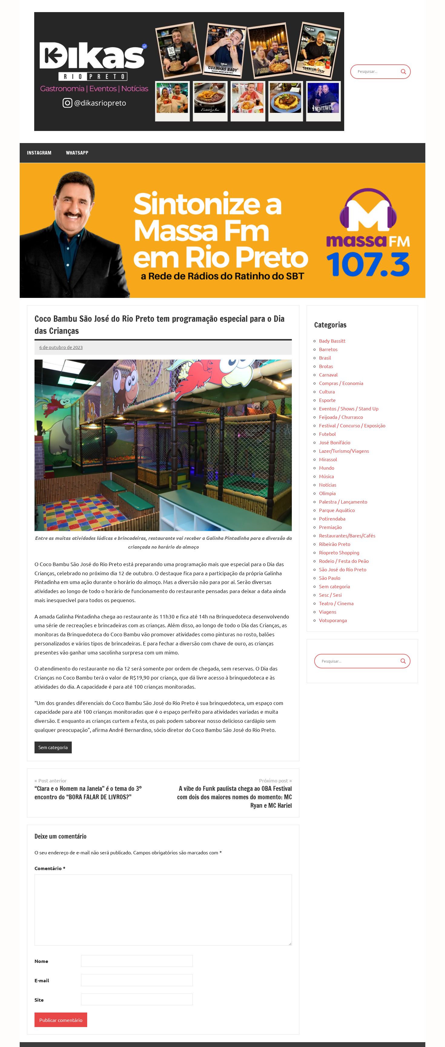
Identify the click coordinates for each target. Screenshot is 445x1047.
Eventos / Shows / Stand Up (348, 408)
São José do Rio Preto (342, 569)
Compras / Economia (341, 383)
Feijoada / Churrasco (341, 417)
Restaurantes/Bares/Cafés (347, 535)
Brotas (326, 366)
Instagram (39, 152)
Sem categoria (53, 747)
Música (326, 476)
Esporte (327, 400)
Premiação (330, 527)
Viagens (327, 611)
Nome (41, 961)
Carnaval (328, 374)
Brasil (325, 357)
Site (39, 999)
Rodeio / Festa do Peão (344, 561)
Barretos (328, 349)
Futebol (327, 434)
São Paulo (329, 578)
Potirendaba (332, 518)
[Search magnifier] (403, 71)
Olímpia (327, 493)
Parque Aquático (337, 510)
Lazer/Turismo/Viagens (344, 451)
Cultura (327, 391)
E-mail (42, 980)
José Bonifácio (334, 442)
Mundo (326, 468)
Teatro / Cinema (336, 603)
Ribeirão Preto (334, 544)
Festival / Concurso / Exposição (352, 425)
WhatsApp (77, 152)
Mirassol (328, 459)
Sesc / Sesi (330, 595)
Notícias (327, 484)
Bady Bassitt (332, 341)
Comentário (50, 868)
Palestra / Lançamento (343, 501)
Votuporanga (333, 620)
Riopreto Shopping (339, 552)
